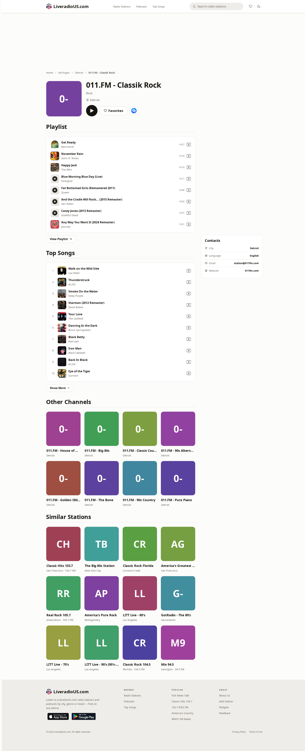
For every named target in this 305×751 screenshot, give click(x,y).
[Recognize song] (133, 110)
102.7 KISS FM (180, 707)
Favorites (115, 111)
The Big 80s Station (100, 566)
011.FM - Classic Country (140, 450)
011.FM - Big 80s (97, 450)
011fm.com (252, 270)
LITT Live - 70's (57, 664)
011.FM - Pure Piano (176, 500)
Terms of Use (255, 731)
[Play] (92, 110)
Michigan (64, 72)
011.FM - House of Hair (63, 450)
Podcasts (141, 6)
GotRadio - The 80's (176, 615)
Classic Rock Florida (138, 566)
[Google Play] (84, 716)
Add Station (226, 701)
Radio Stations (122, 6)
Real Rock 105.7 (58, 615)
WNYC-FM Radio (181, 719)
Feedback (224, 713)
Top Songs (158, 6)
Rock (89, 93)
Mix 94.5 (167, 664)
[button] (63, 428)
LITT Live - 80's (134, 615)
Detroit (79, 72)
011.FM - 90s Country (139, 500)
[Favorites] (250, 6)
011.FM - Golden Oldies (63, 500)
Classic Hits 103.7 (59, 566)
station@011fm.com (246, 263)
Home (49, 72)
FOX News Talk (180, 695)
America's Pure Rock (101, 615)
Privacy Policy (239, 731)
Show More (58, 388)
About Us (224, 695)
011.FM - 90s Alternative (178, 450)
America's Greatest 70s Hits (178, 566)
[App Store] (58, 716)
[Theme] (258, 6)
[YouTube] (189, 144)
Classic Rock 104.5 (137, 664)
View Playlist (59, 239)
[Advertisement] (154, 42)
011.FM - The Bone (99, 500)
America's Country (182, 713)
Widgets (224, 707)
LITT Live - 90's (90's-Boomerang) (102, 664)
